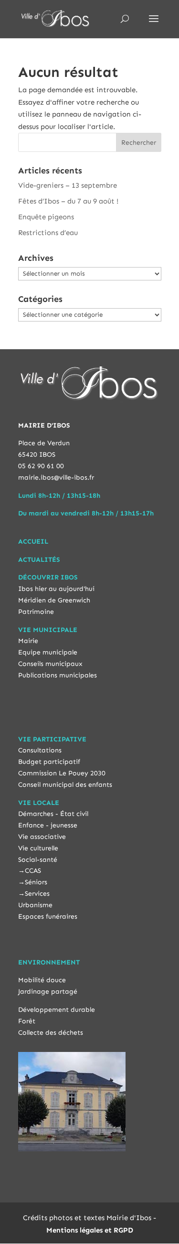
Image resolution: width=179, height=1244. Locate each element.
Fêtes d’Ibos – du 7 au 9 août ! (68, 201)
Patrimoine (36, 612)
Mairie (28, 641)
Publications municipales (57, 675)
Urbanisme (35, 905)
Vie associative (42, 837)
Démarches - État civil (53, 814)
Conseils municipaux (50, 664)
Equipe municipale (47, 652)
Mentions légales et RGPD (89, 1230)
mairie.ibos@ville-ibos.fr (56, 477)
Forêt (26, 1021)
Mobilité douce (42, 980)
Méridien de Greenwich (54, 600)
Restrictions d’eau (48, 232)
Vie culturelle (38, 848)
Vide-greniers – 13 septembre (67, 185)
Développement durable (56, 1010)
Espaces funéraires (47, 916)
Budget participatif (49, 762)
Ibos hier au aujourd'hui (56, 589)
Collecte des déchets (50, 1033)
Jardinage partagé (47, 991)
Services (37, 894)
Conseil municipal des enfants (65, 785)
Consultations (40, 750)
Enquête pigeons (46, 217)
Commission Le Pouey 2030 (61, 773)
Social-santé (37, 860)
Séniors (36, 882)
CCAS (33, 871)
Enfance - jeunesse (47, 825)
